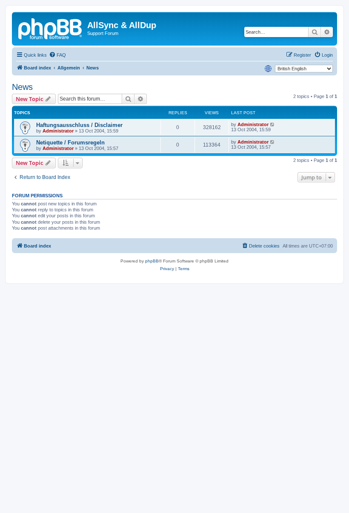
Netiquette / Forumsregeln (70, 142)
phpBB (152, 261)
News (22, 87)
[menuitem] (57, 55)
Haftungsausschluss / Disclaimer (79, 125)
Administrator (58, 130)
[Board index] (50, 27)
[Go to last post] (272, 124)
